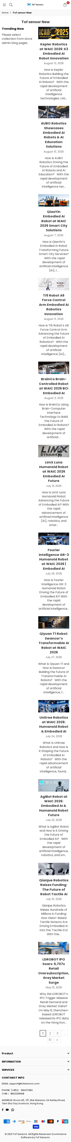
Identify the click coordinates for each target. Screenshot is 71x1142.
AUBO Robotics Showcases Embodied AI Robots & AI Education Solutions (53, 135)
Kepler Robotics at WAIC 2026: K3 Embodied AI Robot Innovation (54, 51)
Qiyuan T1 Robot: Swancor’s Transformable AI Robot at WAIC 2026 (54, 642)
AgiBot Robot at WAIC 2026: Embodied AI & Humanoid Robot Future (53, 805)
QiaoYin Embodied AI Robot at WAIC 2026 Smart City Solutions (53, 221)
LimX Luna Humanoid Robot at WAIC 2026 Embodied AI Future (53, 471)
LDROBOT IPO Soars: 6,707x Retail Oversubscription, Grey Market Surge (53, 971)
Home (5, 12)
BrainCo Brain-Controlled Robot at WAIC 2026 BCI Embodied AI (53, 386)
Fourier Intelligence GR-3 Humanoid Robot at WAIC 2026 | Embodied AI (54, 559)
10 (50, 1039)
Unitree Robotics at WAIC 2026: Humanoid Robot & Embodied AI (53, 724)
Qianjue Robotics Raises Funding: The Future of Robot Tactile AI (53, 887)
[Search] (11, 4)
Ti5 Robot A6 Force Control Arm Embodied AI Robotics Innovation (54, 304)
